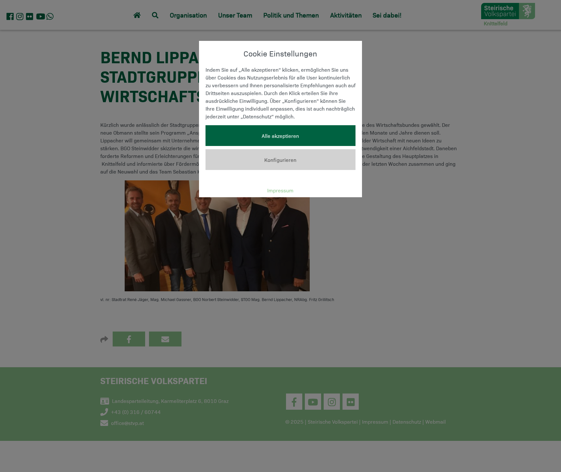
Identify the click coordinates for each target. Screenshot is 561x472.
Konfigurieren (280, 159)
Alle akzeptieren (280, 135)
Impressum (280, 190)
